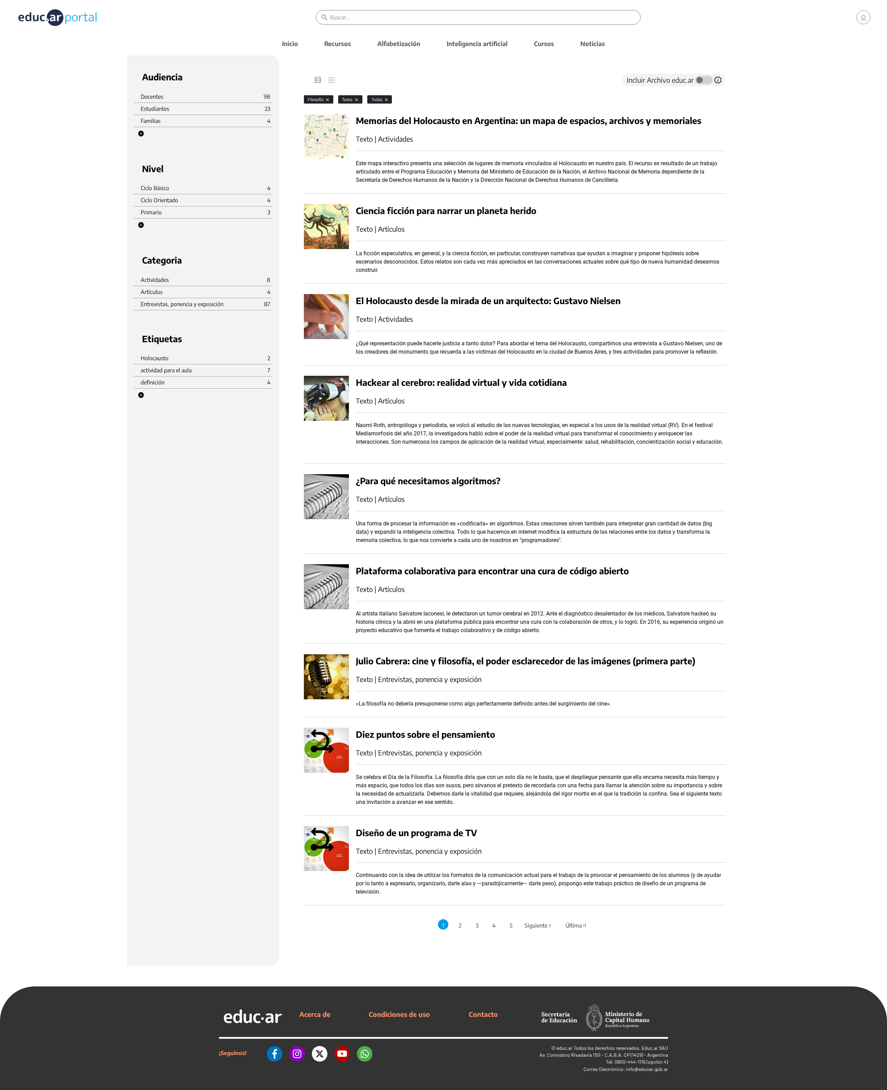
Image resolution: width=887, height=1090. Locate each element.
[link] (863, 17)
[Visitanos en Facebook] (274, 1053)
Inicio (290, 43)
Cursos (544, 43)
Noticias (592, 43)
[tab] (318, 80)
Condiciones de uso (399, 1014)
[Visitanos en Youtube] (342, 1053)
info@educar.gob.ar (647, 1069)
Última (576, 925)
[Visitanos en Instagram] (297, 1053)
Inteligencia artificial (477, 43)
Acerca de (315, 1014)
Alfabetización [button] (398, 43)
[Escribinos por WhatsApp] (364, 1053)
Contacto (483, 1014)
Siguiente (538, 925)
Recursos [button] (337, 43)
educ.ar (564, 1048)
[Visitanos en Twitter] (319, 1053)
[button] (141, 133)
